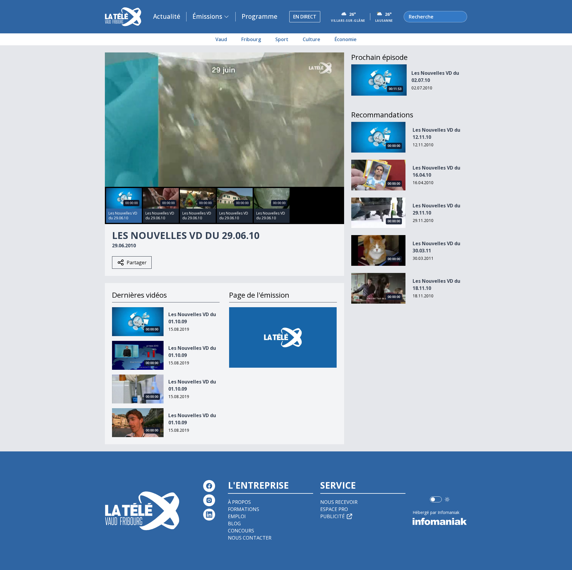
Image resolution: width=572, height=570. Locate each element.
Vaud (221, 39)
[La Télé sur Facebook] (209, 486)
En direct (304, 16)
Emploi (237, 516)
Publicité (332, 516)
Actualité (166, 16)
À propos (239, 502)
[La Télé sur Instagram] (209, 500)
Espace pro (334, 509)
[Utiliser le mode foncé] (447, 499)
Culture (311, 39)
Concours (241, 530)
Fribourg (251, 39)
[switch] (436, 499)
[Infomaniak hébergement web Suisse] (440, 521)
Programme (259, 16)
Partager (137, 262)
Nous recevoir (339, 502)
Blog (234, 523)
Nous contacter (249, 538)
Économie (346, 39)
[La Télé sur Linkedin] (209, 514)
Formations (243, 509)
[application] (224, 119)
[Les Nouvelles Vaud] (283, 337)
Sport (281, 39)
